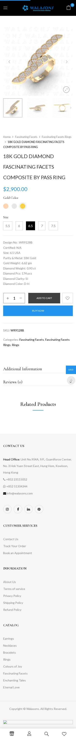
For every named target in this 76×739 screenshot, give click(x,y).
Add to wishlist (67, 298)
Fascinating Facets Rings (56, 137)
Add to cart (44, 298)
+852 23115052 (16, 479)
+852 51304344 (16, 486)
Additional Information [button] (22, 369)
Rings (15, 345)
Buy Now (38, 310)
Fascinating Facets (26, 137)
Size (6, 217)
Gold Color (10, 198)
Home (7, 137)
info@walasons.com (20, 493)
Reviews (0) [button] (12, 382)
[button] (68, 7)
